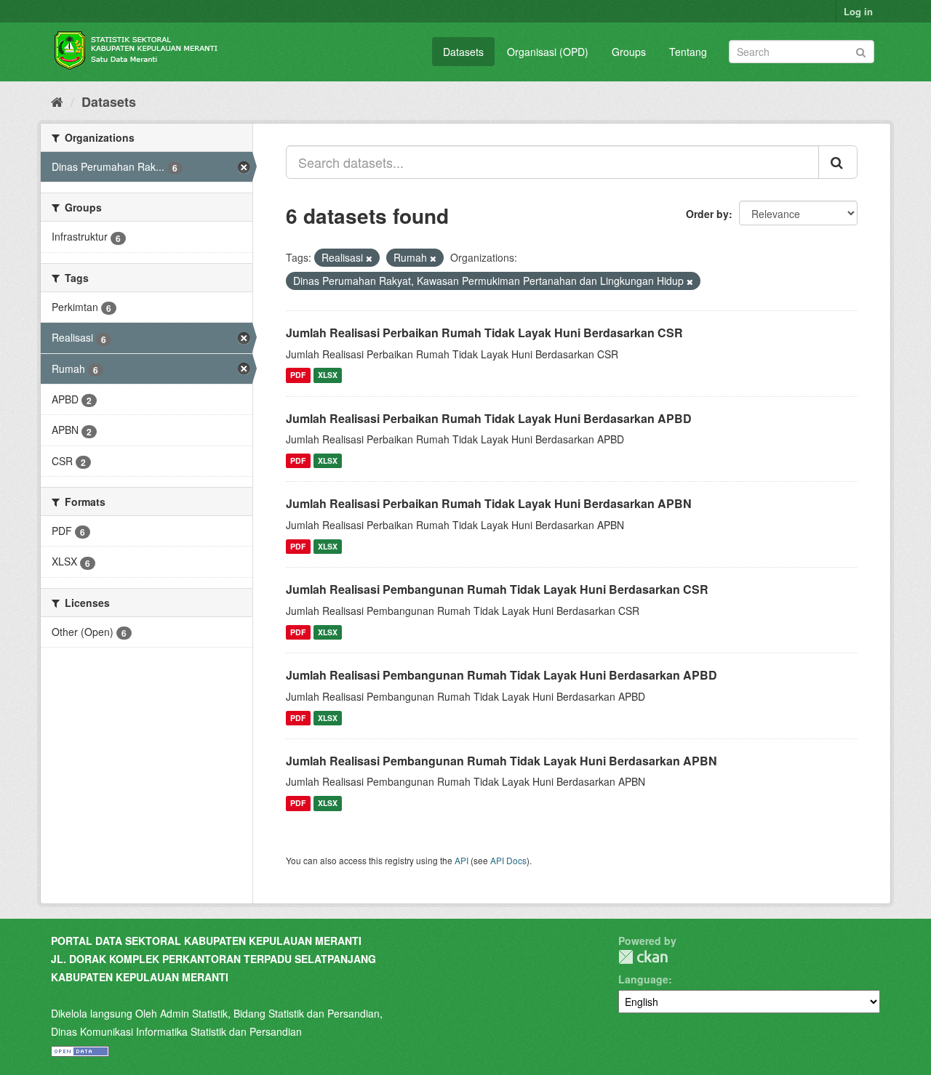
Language (643, 979)
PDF (297, 375)
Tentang (688, 51)
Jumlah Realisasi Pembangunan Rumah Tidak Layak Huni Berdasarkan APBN (501, 760)
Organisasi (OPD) (547, 51)
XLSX (327, 375)
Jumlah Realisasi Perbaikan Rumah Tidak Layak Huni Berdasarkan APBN (489, 503)
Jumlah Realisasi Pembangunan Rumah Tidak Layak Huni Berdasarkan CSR (497, 589)
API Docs (508, 860)
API (461, 860)
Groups (629, 51)
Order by (707, 213)
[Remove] (369, 258)
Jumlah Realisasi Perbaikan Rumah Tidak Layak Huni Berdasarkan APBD (489, 418)
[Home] (57, 101)
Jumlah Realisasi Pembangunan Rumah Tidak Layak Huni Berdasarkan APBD (501, 675)
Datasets (463, 51)
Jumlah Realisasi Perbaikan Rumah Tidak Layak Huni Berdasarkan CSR (484, 332)
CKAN (643, 957)
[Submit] (861, 50)
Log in (858, 11)
